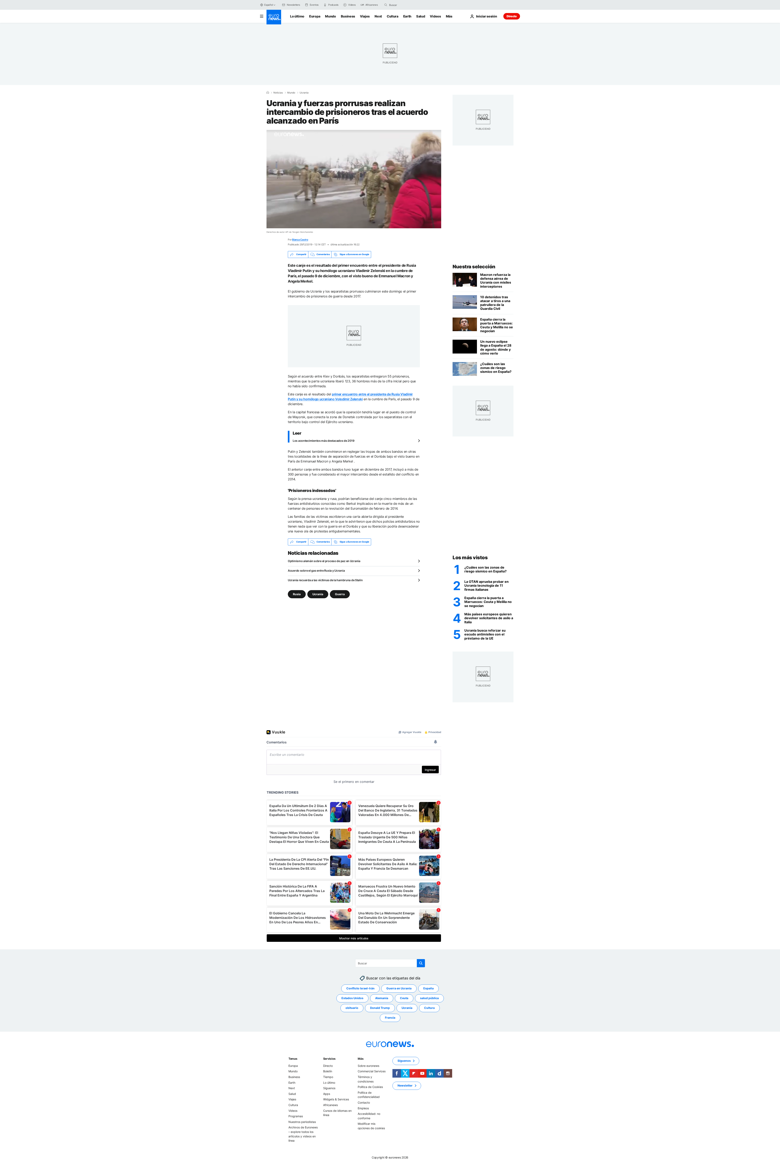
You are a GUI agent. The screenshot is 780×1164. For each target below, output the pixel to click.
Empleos (363, 1108)
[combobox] (406, 5)
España (428, 988)
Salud (420, 16)
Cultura (392, 16)
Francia (390, 1017)
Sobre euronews (368, 1065)
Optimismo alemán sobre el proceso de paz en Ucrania (324, 561)
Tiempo (328, 1077)
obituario (352, 1008)
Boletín (327, 1071)
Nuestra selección (474, 267)
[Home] (267, 92)
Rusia (297, 594)
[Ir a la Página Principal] (273, 17)
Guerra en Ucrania (399, 988)
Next (378, 16)
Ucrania (304, 92)
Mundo (330, 16)
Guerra (340, 594)
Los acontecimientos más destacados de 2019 (323, 440)
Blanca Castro (300, 239)
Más (360, 1058)
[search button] (385, 5)
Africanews (330, 1105)
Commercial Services (372, 1071)
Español (268, 4)
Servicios (329, 1058)
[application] (353, 179)
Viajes (365, 16)
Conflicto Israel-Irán (360, 988)
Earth (407, 16)
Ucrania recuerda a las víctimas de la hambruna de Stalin (325, 580)
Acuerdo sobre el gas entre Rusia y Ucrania (316, 570)
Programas (295, 1116)
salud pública (429, 998)
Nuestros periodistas (302, 1121)
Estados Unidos (352, 998)
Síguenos (329, 1088)
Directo (512, 16)
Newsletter (405, 1085)
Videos (435, 16)
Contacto (364, 1102)
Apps (326, 1093)
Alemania (381, 998)
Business (348, 16)
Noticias (278, 92)
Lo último (297, 16)
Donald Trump (380, 1008)
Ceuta (404, 998)
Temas (292, 1058)
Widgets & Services (336, 1099)
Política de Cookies (370, 1087)
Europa (314, 16)
